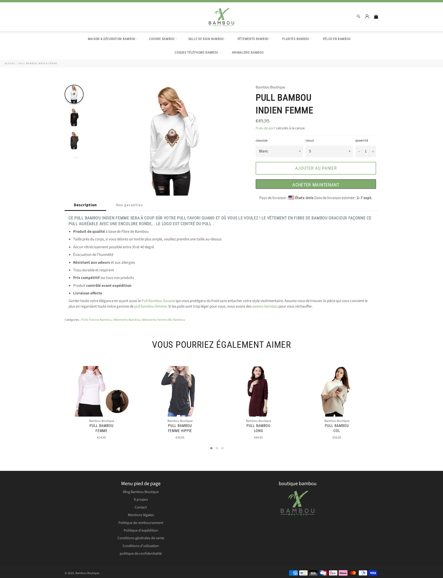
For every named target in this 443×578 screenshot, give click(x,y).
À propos (141, 499)
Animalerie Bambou (248, 52)
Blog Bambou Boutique (141, 491)
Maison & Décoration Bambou (111, 39)
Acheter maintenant (315, 185)
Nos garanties (129, 205)
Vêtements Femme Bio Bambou (163, 320)
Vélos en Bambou (337, 39)
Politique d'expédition (141, 530)
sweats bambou (265, 306)
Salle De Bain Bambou (206, 39)
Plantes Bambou (295, 39)
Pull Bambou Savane (158, 301)
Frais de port (265, 128)
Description (85, 205)
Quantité (361, 141)
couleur (261, 141)
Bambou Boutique (87, 573)
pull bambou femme (150, 306)
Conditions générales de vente (140, 538)
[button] (211, 448)
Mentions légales (141, 514)
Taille (309, 141)
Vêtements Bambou (253, 39)
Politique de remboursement (140, 522)
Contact (141, 507)
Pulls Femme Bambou (96, 320)
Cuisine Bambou (162, 39)
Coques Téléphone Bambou (196, 52)
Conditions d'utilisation (141, 545)
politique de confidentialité (141, 553)
